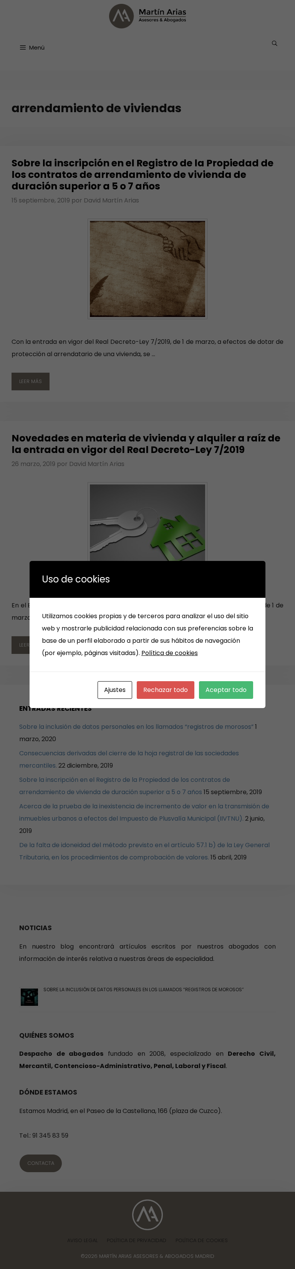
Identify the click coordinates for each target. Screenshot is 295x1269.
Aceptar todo (226, 689)
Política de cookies (169, 653)
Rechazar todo (165, 689)
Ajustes (115, 689)
